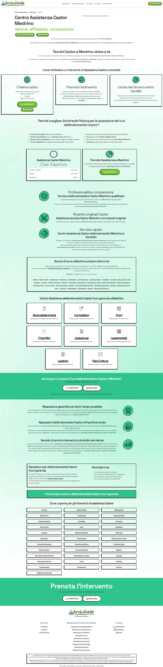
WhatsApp (43, 34)
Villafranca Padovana (101, 288)
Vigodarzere (82, 288)
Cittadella (105, 280)
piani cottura (100, 361)
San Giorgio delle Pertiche (84, 285)
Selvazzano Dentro (123, 285)
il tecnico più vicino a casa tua (59, 268)
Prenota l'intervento (26, 34)
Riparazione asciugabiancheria (81, 627)
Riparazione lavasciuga (81, 641)
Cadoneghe (72, 280)
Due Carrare (122, 280)
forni (119, 315)
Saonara (113, 285)
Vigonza (90, 288)
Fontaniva (37, 283)
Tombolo (63, 288)
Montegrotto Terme (94, 283)
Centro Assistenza (21, 12)
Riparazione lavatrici (82, 647)
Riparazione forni (81, 635)
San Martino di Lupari (101, 285)
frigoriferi (44, 338)
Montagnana (81, 283)
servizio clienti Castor (55, 479)
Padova (35, 280)
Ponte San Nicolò (62, 285)
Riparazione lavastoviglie (81, 644)
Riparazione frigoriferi (81, 638)
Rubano (71, 285)
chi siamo (89, 4)
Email (120, 632)
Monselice (72, 283)
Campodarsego (82, 280)
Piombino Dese (38, 285)
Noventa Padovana (109, 283)
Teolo (57, 288)
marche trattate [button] (78, 4)
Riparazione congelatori (81, 632)
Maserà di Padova (54, 283)
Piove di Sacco (50, 285)
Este (128, 280)
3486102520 (156, 3)
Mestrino (33, 12)
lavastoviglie (119, 338)
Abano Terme (44, 280)
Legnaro (44, 283)
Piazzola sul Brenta (123, 283)
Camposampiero (95, 280)
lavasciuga (82, 338)
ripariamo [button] (66, 4)
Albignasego (54, 280)
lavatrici (63, 361)
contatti (98, 4)
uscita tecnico (107, 4)
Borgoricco (63, 280)
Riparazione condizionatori (81, 630)
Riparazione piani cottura (81, 650)
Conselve (113, 280)
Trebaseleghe (72, 288)
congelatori (81, 315)
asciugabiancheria (44, 315)
